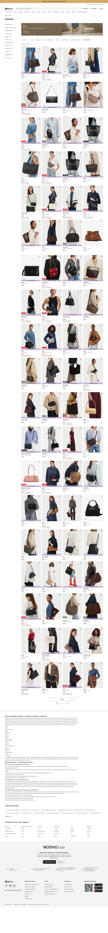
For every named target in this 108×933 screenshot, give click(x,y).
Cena (32, 39)
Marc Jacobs (41, 833)
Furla (6, 836)
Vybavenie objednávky (30, 889)
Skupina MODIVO (49, 886)
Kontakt (26, 896)
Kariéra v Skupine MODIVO (51, 889)
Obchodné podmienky (50, 894)
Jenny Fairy (56, 833)
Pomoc (101, 4)
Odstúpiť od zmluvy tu (30, 886)
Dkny (88, 833)
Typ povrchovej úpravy (75, 39)
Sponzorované (23, 46)
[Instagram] (6, 885)
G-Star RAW (8, 828)
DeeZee (72, 828)
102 (67, 703)
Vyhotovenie (51, 39)
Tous (72, 833)
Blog (88, 4)
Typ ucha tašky (64, 39)
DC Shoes (7, 826)
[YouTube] (10, 885)
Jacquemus (73, 836)
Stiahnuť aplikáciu (94, 4)
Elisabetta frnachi (9, 831)
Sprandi (89, 831)
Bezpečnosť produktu (69, 891)
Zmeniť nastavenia (22, 904)
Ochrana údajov (45, 904)
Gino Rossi (56, 831)
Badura (72, 831)
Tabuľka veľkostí (68, 886)
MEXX (22, 828)
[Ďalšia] (104, 1)
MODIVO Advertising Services (51, 891)
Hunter (39, 828)
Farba (44, 39)
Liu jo (22, 836)
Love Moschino (41, 831)
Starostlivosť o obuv (68, 889)
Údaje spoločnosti (49, 884)
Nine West (56, 826)
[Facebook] (14, 885)
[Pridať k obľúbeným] (39, 49)
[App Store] (98, 888)
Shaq (55, 836)
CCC (72, 826)
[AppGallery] (98, 891)
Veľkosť (57, 39)
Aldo (22, 831)
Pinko (88, 836)
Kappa (39, 836)
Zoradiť (24, 39)
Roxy (22, 833)
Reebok (88, 826)
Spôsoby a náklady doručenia (31, 884)
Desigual (56, 828)
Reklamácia (27, 894)
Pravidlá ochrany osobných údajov (34, 904)
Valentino (89, 828)
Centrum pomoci (28, 898)
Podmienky (16, 904)
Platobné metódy (29, 891)
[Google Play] (98, 885)
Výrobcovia (38, 39)
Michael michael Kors (26, 826)
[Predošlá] (3, 1)
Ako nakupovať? (68, 884)
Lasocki (39, 826)
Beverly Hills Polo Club (10, 833)
